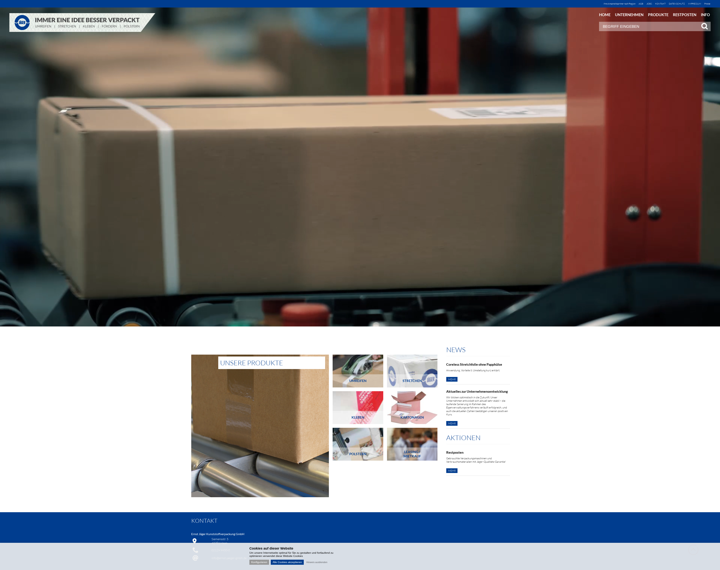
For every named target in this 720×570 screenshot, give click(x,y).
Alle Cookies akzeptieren (287, 562)
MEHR (452, 379)
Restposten (455, 452)
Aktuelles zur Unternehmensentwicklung (477, 391)
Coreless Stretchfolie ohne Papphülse (474, 364)
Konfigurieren (259, 562)
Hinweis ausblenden (316, 562)
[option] (260, 426)
